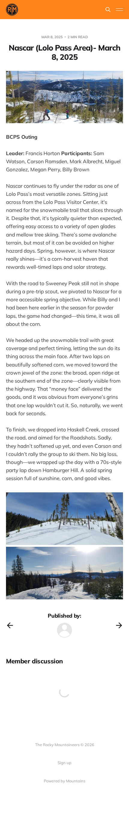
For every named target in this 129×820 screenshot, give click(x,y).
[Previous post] (10, 625)
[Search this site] (108, 9)
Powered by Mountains (64, 780)
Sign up (64, 762)
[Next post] (119, 625)
